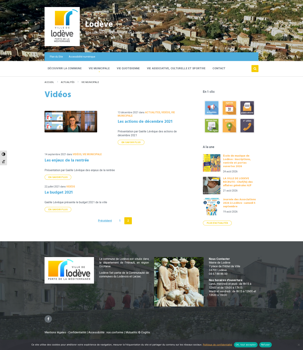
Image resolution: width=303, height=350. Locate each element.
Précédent (105, 220)
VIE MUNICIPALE (90, 82)
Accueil (49, 82)
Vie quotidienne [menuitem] (128, 68)
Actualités (68, 82)
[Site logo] (62, 45)
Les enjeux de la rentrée (67, 160)
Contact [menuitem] (219, 68)
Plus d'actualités (217, 223)
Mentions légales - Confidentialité (65, 332)
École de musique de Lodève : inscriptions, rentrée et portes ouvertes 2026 (237, 161)
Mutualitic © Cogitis (138, 332)
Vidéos (165, 112)
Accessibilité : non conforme (106, 332)
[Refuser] (298, 344)
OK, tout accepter (246, 344)
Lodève (99, 24)
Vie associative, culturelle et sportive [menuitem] (176, 68)
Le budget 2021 (59, 192)
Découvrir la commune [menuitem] (65, 68)
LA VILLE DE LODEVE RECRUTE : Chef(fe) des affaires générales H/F (238, 182)
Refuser (265, 344)
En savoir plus (131, 142)
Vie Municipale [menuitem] (99, 68)
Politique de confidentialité (217, 344)
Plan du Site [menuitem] (56, 56)
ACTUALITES (152, 112)
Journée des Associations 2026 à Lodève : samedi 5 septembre (239, 203)
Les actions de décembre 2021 (145, 121)
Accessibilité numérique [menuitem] (82, 56)
